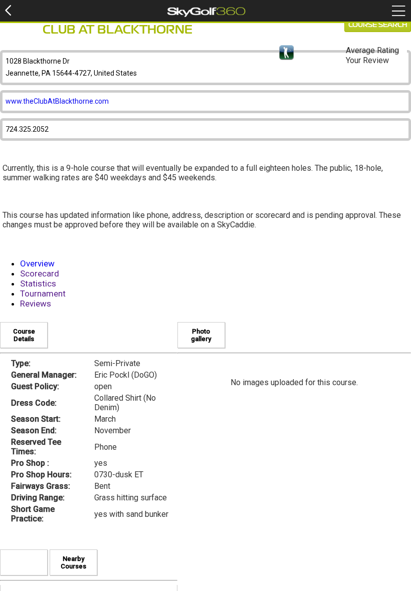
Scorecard (39, 273)
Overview (37, 263)
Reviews (35, 304)
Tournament (43, 293)
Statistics (38, 283)
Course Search (377, 25)
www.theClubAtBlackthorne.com (57, 101)
